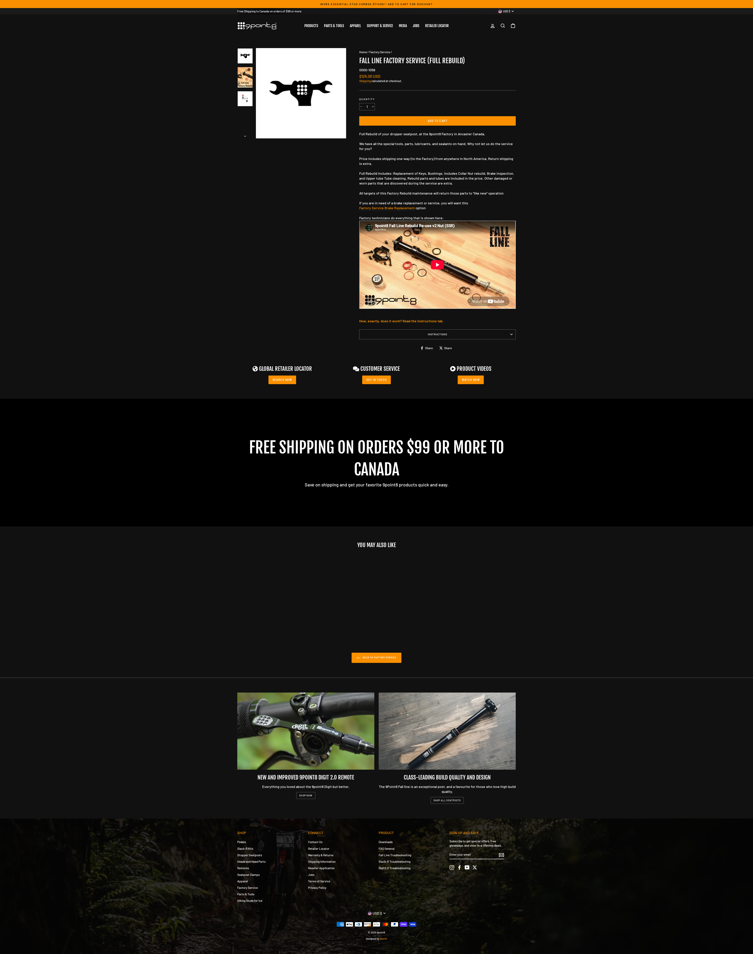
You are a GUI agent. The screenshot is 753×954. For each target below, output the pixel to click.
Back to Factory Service (379, 657)
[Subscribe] (501, 854)
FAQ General (387, 848)
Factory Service (379, 52)
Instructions (437, 334)
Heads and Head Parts (251, 861)
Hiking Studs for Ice (249, 900)
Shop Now (305, 795)
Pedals (241, 842)
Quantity (367, 99)
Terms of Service (319, 881)
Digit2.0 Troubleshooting (394, 868)
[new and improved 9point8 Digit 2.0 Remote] (305, 731)
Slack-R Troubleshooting (394, 861)
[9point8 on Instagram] (451, 867)
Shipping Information (322, 861)
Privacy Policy (317, 887)
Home (363, 52)
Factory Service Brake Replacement (387, 208)
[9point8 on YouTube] (467, 867)
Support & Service (380, 26)
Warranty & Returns (320, 855)
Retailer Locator (437, 26)
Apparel (355, 26)
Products (311, 26)
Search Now (282, 379)
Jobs (416, 26)
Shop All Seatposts (447, 800)
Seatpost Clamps (248, 874)
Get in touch (376, 379)
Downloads (386, 842)
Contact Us (315, 842)
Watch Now (471, 379)
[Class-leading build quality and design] (447, 731)
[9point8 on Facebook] (459, 867)
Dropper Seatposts (249, 855)
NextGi (383, 938)
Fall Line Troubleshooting (395, 855)
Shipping (365, 81)
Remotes (243, 868)
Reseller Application (321, 868)
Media (403, 26)
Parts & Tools (334, 26)
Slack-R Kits (245, 848)
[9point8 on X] (474, 867)
